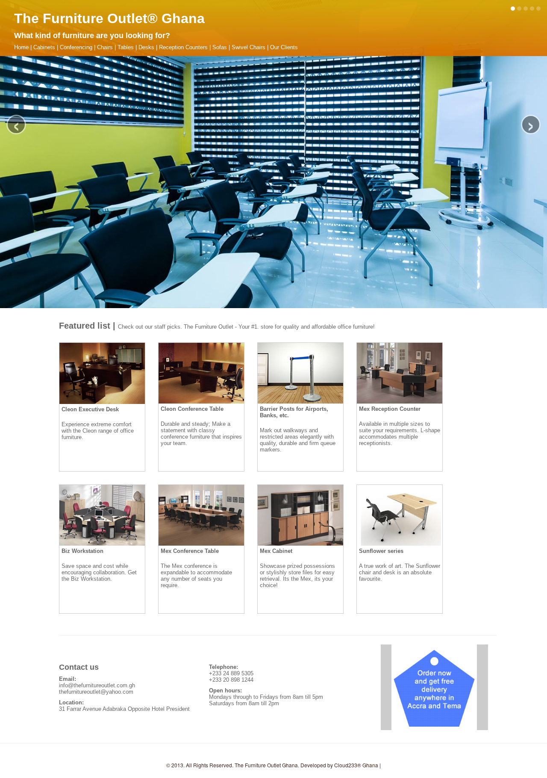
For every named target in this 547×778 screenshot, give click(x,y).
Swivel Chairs (248, 47)
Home (21, 47)
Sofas (219, 47)
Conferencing (76, 47)
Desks (146, 47)
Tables (126, 47)
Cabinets (44, 47)
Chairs (105, 47)
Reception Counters (183, 47)
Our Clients (284, 47)
